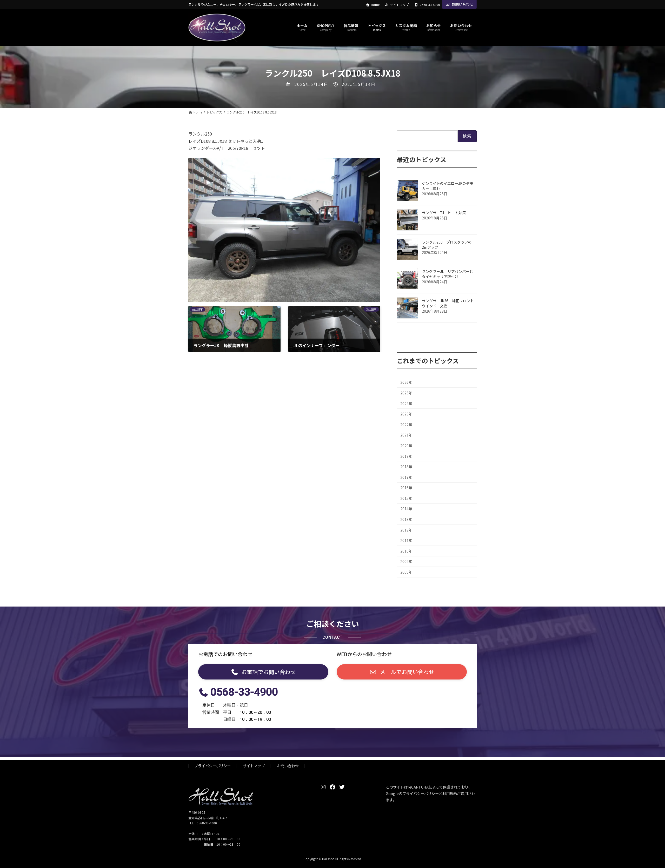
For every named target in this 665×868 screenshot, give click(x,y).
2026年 (406, 382)
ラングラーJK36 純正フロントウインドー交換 (448, 303)
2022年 (406, 424)
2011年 (406, 540)
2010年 (406, 551)
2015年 (406, 498)
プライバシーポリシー (212, 765)
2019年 (406, 456)
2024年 (406, 403)
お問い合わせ (462, 4)
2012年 (406, 530)
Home (375, 5)
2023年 (406, 414)
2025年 (406, 392)
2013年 (406, 519)
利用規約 (449, 793)
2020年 (406, 445)
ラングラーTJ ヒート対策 (445, 212)
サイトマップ (399, 5)
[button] (263, 671)
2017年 (406, 477)
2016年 (406, 487)
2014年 (406, 509)
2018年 (406, 466)
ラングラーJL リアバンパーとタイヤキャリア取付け (447, 274)
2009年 (406, 561)
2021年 (406, 435)
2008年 (406, 572)
